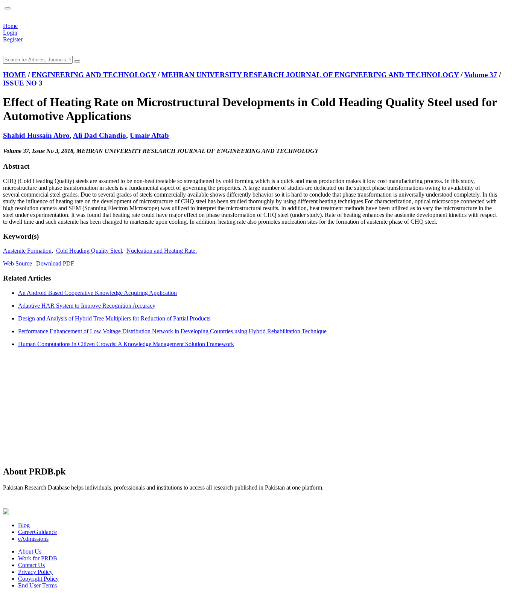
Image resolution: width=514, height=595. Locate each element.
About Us (29, 551)
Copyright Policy (38, 578)
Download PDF (55, 263)
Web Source (18, 263)
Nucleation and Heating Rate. (161, 250)
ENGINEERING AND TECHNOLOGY (94, 75)
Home (10, 26)
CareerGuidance (37, 532)
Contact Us (31, 565)
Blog (24, 525)
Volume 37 (480, 75)
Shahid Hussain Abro (36, 135)
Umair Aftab (149, 135)
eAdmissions (33, 539)
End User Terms (37, 585)
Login (10, 32)
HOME (14, 75)
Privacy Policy (35, 572)
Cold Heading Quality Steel (89, 250)
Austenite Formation (27, 250)
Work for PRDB (37, 558)
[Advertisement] (229, 406)
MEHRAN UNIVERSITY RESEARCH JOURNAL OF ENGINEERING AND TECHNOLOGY (310, 75)
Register (13, 39)
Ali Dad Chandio (99, 135)
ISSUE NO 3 (23, 83)
